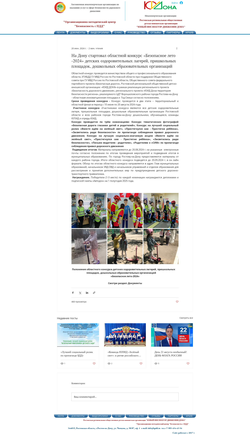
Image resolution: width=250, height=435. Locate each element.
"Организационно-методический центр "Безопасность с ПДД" (89, 24)
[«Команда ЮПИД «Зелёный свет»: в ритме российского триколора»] (125, 335)
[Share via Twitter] (80, 292)
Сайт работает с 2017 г (184, 432)
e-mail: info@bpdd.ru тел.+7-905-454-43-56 (161, 428)
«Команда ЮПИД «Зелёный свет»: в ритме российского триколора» (123, 353)
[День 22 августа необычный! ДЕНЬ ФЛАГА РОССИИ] (172, 335)
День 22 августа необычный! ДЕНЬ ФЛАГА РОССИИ (171, 353)
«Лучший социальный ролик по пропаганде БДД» (77, 353)
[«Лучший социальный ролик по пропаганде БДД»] (78, 335)
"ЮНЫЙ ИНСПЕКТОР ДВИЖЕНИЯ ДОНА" (161, 26)
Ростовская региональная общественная (161, 20)
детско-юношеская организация (161, 23)
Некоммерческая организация (160, 15)
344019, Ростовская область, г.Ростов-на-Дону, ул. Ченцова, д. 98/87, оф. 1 (104, 428)
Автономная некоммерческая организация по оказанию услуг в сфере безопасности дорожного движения (95, 8)
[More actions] (177, 48)
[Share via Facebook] (72, 292)
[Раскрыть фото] (89, 210)
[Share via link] (94, 292)
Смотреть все (186, 317)
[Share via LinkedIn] (87, 292)
